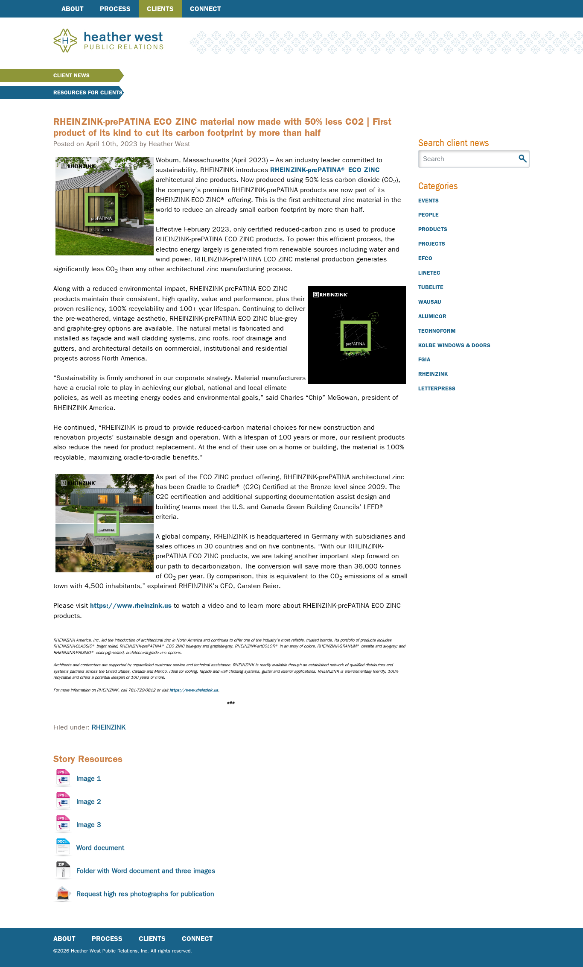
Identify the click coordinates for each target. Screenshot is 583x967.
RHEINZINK (108, 727)
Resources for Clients (87, 92)
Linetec (429, 273)
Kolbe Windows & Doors (454, 345)
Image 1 (88, 778)
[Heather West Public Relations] (122, 41)
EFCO (425, 258)
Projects (431, 243)
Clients (160, 9)
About (72, 9)
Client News (71, 75)
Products (432, 229)
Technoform (436, 331)
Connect (205, 9)
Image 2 (88, 801)
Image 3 (88, 824)
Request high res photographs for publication (145, 894)
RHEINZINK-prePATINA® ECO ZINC (325, 170)
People (428, 214)
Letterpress (436, 388)
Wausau (429, 302)
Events (428, 200)
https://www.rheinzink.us (131, 605)
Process (115, 9)
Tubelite (430, 287)
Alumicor (432, 316)
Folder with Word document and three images (145, 871)
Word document (100, 848)
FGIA (424, 359)
